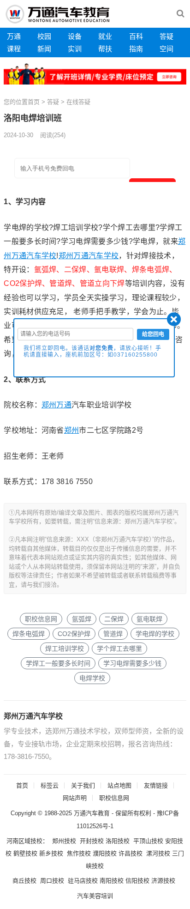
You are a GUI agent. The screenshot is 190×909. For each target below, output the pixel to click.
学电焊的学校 (155, 633)
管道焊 (113, 633)
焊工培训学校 (64, 648)
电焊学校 (92, 678)
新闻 (44, 49)
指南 (136, 49)
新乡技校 (51, 853)
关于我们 (83, 785)
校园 (44, 36)
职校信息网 (41, 619)
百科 (136, 36)
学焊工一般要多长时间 (58, 663)
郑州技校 (64, 840)
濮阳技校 (105, 853)
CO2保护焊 (74, 633)
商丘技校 (24, 880)
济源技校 (163, 880)
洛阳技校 (118, 840)
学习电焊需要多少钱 (132, 663)
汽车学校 (41, 256)
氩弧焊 (81, 619)
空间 (166, 49)
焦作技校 (79, 853)
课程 (14, 49)
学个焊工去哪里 (119, 648)
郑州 (66, 256)
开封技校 (92, 840)
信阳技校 (137, 880)
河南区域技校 (24, 840)
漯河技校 (158, 853)
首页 (34, 101)
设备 (75, 36)
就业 (105, 36)
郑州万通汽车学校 (33, 716)
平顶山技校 (148, 840)
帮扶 (105, 49)
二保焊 (114, 619)
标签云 (50, 785)
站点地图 (119, 785)
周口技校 (52, 880)
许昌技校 (130, 853)
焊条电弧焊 (28, 633)
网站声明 (75, 797)
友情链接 (156, 785)
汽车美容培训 (95, 895)
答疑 (166, 36)
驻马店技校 (83, 880)
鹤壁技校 (25, 853)
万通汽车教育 (92, 813)
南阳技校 (112, 880)
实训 (75, 49)
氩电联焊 (149, 619)
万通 (14, 36)
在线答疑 (78, 101)
